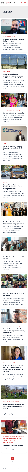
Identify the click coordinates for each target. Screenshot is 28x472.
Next (14, 461)
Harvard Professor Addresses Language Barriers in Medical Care (12, 148)
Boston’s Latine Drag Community (13, 113)
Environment (6, 401)
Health (5, 143)
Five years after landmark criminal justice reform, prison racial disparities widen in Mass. (13, 76)
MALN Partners (15, 401)
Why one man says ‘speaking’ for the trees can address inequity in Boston (13, 406)
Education (6, 182)
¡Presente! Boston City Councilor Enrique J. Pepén (13, 40)
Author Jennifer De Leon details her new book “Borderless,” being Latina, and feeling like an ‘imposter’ (13, 368)
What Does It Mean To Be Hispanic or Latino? (13, 295)
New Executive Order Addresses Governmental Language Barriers (13, 223)
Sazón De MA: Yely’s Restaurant (13, 445)
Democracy (12, 36)
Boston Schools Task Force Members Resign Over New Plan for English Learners (13, 187)
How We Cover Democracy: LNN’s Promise (14, 258)
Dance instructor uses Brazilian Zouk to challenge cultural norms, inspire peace (14, 331)
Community (6, 71)
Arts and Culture (8, 110)
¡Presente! (6, 36)
